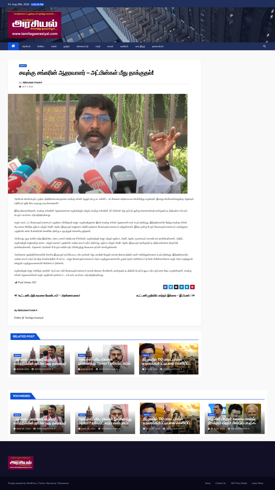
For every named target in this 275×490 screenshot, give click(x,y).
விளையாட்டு (82, 46)
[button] (264, 46)
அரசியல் (26, 46)
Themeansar (62, 483)
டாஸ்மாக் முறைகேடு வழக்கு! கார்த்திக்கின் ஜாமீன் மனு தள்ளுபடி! (40, 361)
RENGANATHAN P (32, 82)
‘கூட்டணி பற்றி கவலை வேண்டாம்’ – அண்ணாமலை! (48, 295)
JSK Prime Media (239, 483)
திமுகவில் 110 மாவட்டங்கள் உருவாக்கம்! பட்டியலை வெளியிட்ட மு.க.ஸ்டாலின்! (166, 363)
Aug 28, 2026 (24, 429)
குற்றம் (66, 46)
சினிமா (40, 46)
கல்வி (54, 46)
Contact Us (220, 483)
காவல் (110, 46)
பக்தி (97, 46)
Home (208, 483)
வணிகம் (124, 46)
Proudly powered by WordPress (23, 483)
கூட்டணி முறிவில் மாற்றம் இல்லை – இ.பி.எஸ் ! (164, 295)
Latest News (257, 483)
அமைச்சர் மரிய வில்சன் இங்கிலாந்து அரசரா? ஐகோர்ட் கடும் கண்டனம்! (104, 363)
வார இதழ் (140, 46)
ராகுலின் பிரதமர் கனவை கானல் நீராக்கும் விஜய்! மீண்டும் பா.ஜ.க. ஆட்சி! (232, 422)
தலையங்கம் (158, 46)
